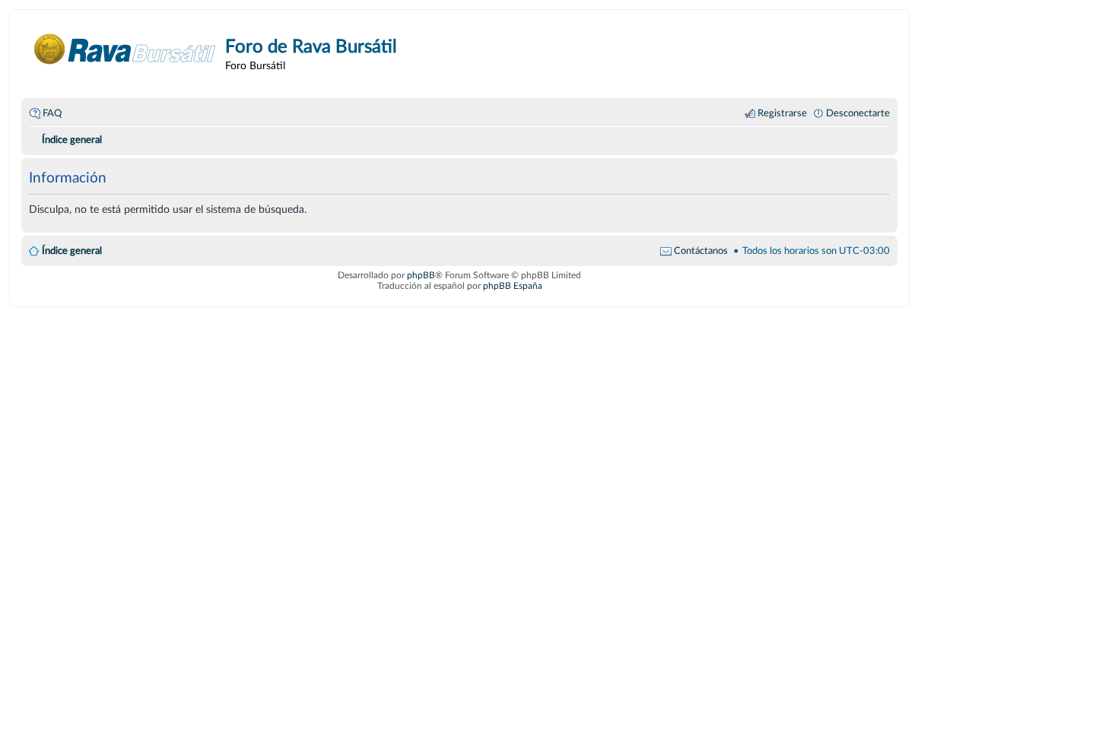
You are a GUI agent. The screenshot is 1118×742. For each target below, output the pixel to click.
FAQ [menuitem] (52, 113)
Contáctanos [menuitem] (701, 251)
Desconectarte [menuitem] (858, 113)
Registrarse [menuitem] (782, 113)
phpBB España (512, 285)
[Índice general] (125, 49)
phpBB (421, 275)
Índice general (72, 251)
